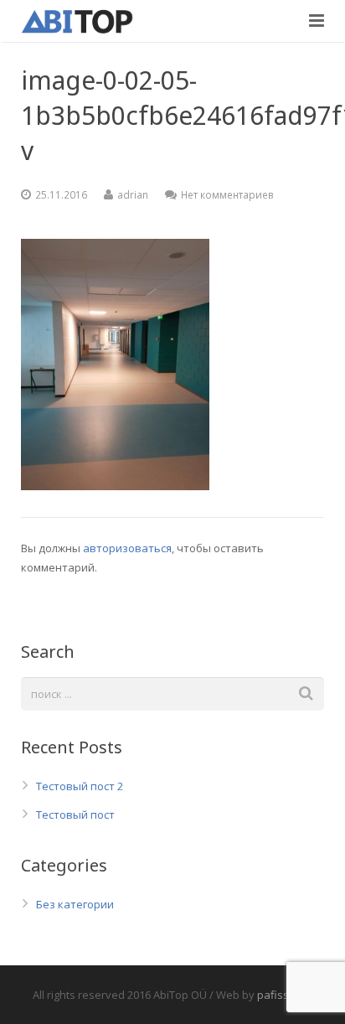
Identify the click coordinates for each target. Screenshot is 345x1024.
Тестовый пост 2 (79, 786)
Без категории (75, 904)
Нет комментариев (227, 194)
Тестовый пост (75, 814)
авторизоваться (127, 548)
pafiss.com (284, 994)
